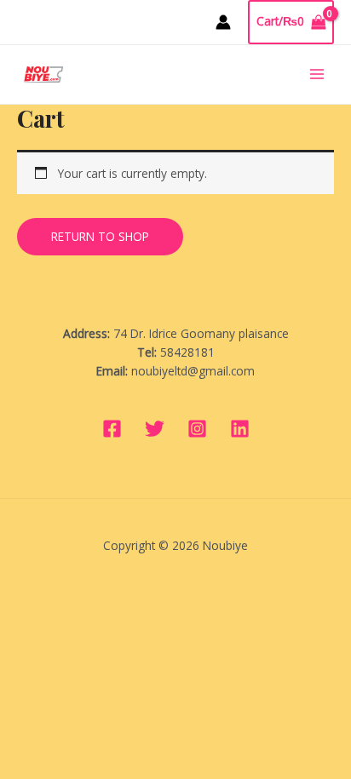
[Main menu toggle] (317, 74)
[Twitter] (154, 428)
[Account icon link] (223, 22)
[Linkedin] (240, 428)
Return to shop (100, 236)
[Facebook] (112, 428)
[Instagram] (197, 428)
